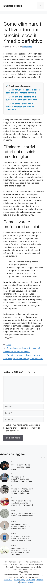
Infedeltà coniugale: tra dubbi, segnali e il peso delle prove (22, 467)
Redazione (30, 580)
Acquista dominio (27, 582)
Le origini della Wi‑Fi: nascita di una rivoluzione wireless (22, 514)
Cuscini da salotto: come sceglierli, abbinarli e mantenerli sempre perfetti (22, 503)
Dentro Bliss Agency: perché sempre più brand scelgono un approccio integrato (22, 491)
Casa (9, 345)
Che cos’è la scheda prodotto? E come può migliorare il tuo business (21, 479)
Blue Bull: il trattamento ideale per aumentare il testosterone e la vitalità (21, 538)
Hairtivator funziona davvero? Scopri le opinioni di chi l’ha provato (22, 526)
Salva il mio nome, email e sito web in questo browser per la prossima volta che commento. (23, 428)
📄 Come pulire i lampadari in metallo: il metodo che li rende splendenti (20, 107)
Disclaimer (8, 580)
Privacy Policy (19, 580)
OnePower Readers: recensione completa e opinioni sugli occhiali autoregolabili (20, 551)
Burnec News (12, 5)
